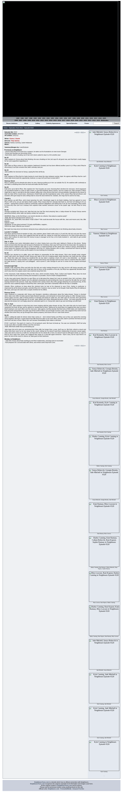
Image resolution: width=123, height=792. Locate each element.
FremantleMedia (65, 789)
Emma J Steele (15, 138)
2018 (68, 120)
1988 (30, 118)
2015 (55, 120)
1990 (39, 118)
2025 (98, 120)
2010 (33, 120)
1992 (48, 118)
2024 (94, 120)
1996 (65, 118)
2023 (89, 120)
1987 (26, 118)
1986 (22, 118)
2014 (50, 120)
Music (26, 123)
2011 (37, 120)
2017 (63, 120)
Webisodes (104, 120)
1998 (74, 118)
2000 (82, 118)
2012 (42, 120)
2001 (87, 118)
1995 (61, 118)
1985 (17, 118)
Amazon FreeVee (78, 789)
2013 (46, 120)
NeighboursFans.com (41, 782)
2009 (29, 120)
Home (5, 128)
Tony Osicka (15, 141)
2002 (91, 118)
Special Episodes (71, 123)
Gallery (37, 123)
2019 (72, 120)
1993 (52, 118)
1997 (69, 118)
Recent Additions (11, 123)
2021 (81, 120)
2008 (25, 120)
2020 (76, 120)
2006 (16, 120)
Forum (87, 123)
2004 (100, 118)
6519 (77, 132)
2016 (59, 120)
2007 (20, 120)
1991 (43, 118)
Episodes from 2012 (16, 128)
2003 (95, 118)
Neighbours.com (53, 789)
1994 (56, 118)
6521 (82, 132)
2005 (104, 118)
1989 (35, 118)
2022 (85, 120)
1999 (78, 118)
